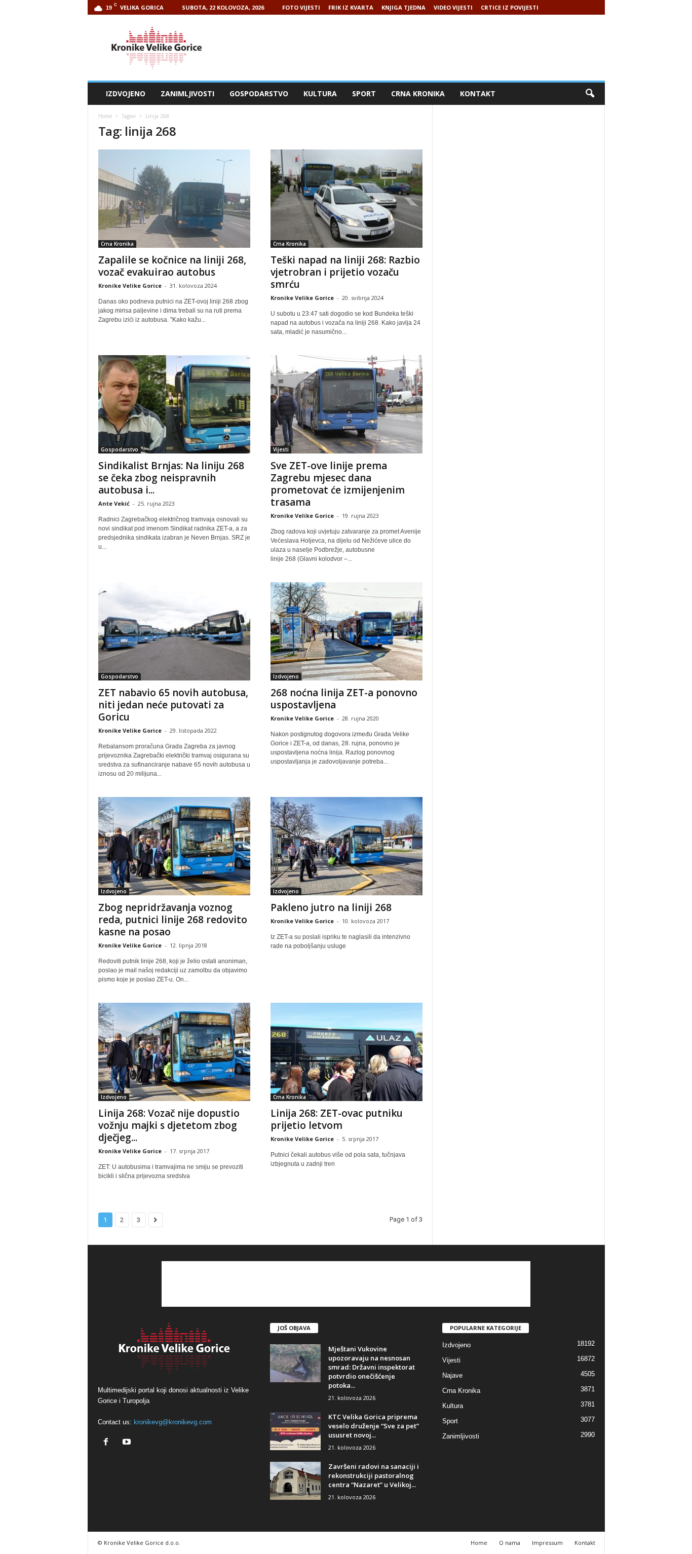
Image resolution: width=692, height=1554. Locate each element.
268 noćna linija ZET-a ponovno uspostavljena (344, 698)
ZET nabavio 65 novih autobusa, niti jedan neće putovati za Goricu (173, 705)
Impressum (547, 1542)
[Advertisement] (420, 47)
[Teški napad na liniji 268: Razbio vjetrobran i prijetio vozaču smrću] (346, 198)
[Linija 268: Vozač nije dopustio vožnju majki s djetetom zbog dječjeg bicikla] (174, 1052)
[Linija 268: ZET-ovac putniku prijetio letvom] (346, 1052)
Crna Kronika (418, 93)
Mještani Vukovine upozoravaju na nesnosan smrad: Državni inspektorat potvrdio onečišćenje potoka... (371, 1367)
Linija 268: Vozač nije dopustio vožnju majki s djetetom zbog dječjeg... (169, 1125)
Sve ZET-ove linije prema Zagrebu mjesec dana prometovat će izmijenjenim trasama (338, 484)
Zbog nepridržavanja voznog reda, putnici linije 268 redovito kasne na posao (172, 919)
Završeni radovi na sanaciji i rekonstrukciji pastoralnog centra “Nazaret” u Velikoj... (373, 1475)
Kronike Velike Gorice (130, 285)
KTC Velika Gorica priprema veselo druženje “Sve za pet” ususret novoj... (373, 1425)
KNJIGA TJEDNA (403, 7)
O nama (509, 1542)
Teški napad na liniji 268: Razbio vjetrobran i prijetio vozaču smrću (345, 272)
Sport (364, 93)
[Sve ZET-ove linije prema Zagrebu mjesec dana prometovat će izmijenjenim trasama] (346, 404)
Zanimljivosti (187, 93)
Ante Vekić (114, 503)
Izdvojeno (125, 93)
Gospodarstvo (258, 93)
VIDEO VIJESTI (453, 7)
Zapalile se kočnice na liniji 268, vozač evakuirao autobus (172, 266)
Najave (452, 1375)
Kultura (320, 93)
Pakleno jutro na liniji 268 (331, 907)
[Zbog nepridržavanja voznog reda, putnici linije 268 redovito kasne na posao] (174, 846)
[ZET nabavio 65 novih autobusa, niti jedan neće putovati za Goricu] (174, 631)
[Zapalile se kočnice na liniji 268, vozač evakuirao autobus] (174, 198)
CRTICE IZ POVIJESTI (510, 7)
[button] (590, 94)
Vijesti (281, 449)
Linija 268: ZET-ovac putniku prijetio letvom (337, 1119)
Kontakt (477, 93)
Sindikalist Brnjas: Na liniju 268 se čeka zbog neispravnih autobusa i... (171, 478)
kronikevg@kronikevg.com (173, 1422)
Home (105, 116)
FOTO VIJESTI (301, 7)
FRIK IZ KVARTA (350, 7)
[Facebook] (108, 1443)
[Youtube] (128, 1443)
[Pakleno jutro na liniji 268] (346, 846)
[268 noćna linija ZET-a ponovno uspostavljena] (346, 631)
